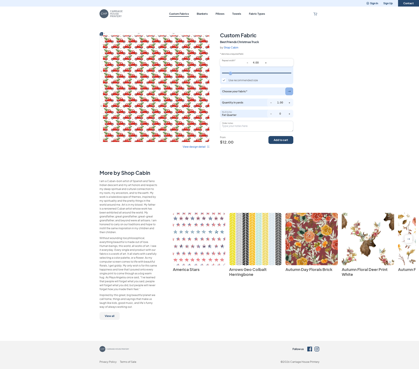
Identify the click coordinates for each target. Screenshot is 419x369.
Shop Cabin (231, 47)
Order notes (227, 123)
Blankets (202, 13)
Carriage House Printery (304, 361)
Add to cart (281, 140)
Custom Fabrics (179, 13)
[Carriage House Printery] (111, 13)
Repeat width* (229, 60)
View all (109, 316)
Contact (408, 3)
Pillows (220, 13)
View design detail (194, 146)
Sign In (374, 3)
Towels (236, 13)
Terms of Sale (128, 361)
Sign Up (388, 3)
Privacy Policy (108, 361)
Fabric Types (257, 13)
